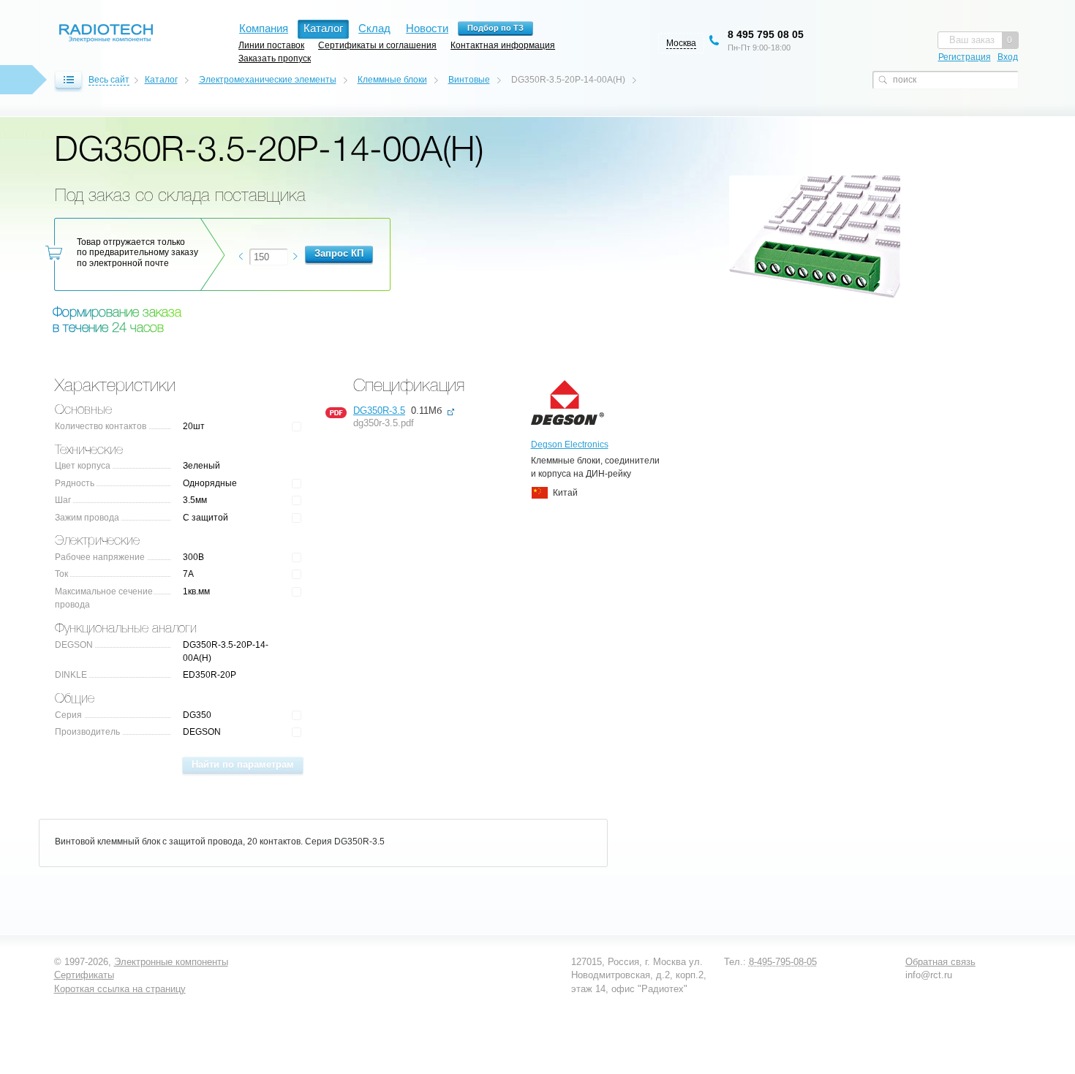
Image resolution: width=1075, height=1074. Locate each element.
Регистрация (964, 57)
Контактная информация (502, 45)
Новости (427, 28)
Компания (263, 28)
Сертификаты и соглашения (377, 45)
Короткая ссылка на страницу (120, 988)
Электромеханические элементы (267, 80)
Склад (374, 28)
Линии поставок (271, 45)
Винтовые (469, 80)
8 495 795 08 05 (766, 34)
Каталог (161, 80)
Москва (681, 43)
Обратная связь (940, 961)
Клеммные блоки (392, 80)
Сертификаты (84, 974)
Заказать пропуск (274, 58)
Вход (1007, 57)
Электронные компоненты (171, 961)
